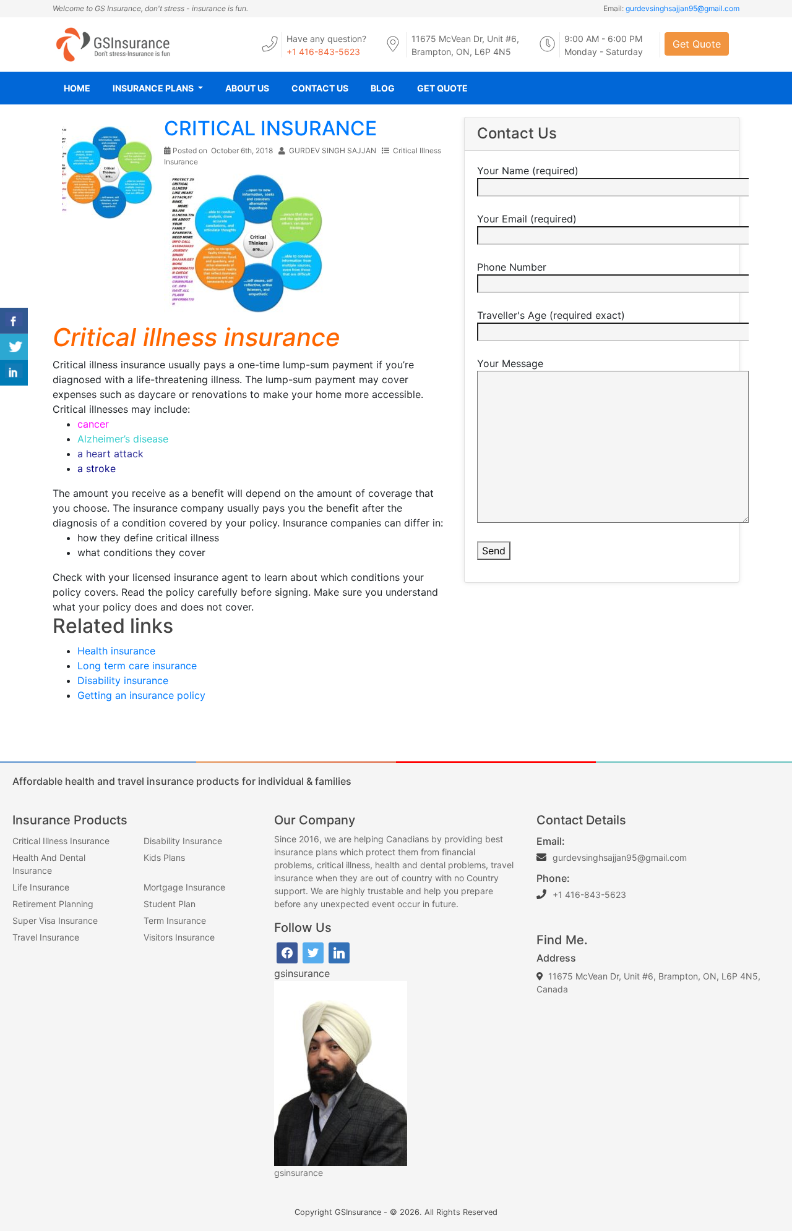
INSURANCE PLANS (154, 88)
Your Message (510, 363)
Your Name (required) (528, 170)
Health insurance (116, 651)
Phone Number (511, 267)
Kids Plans (164, 857)
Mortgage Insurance (184, 887)
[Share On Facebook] (14, 321)
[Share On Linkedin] (14, 373)
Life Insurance (40, 887)
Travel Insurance (45, 937)
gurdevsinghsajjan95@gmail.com (682, 8)
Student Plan (170, 904)
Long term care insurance (137, 665)
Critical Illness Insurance (61, 840)
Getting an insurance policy (141, 695)
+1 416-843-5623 (323, 51)
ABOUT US (247, 88)
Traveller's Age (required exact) (551, 315)
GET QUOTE (442, 88)
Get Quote (697, 44)
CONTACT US (319, 88)
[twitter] (313, 952)
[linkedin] (339, 952)
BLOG (383, 88)
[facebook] (287, 952)
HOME (77, 88)
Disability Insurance (183, 840)
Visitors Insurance (179, 937)
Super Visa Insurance (55, 920)
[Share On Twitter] (14, 347)
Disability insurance (122, 680)
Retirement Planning (52, 904)
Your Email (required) (527, 219)
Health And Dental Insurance (48, 864)
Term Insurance (175, 920)
